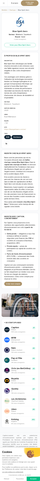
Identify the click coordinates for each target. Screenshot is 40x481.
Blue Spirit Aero (20, 31)
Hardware (17, 137)
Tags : (6, 133)
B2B (7, 137)
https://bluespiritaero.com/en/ (15, 129)
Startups (12, 10)
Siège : (6, 114)
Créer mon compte (30, 3)
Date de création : (10, 108)
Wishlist (4, 10)
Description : (8, 60)
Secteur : (7, 102)
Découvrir (30, 313)
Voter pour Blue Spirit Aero (20, 45)
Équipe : (6, 121)
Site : (5, 127)
